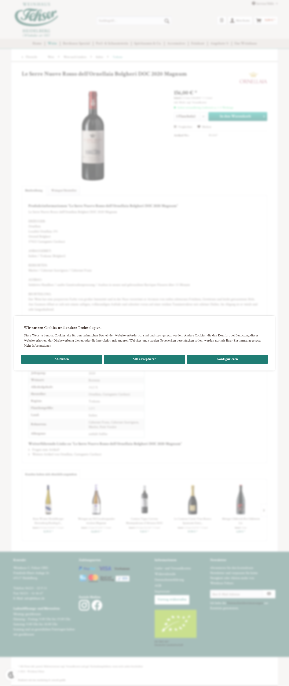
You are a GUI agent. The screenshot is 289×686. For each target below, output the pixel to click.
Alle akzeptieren (144, 359)
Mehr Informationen (37, 345)
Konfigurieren (227, 359)
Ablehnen (61, 359)
